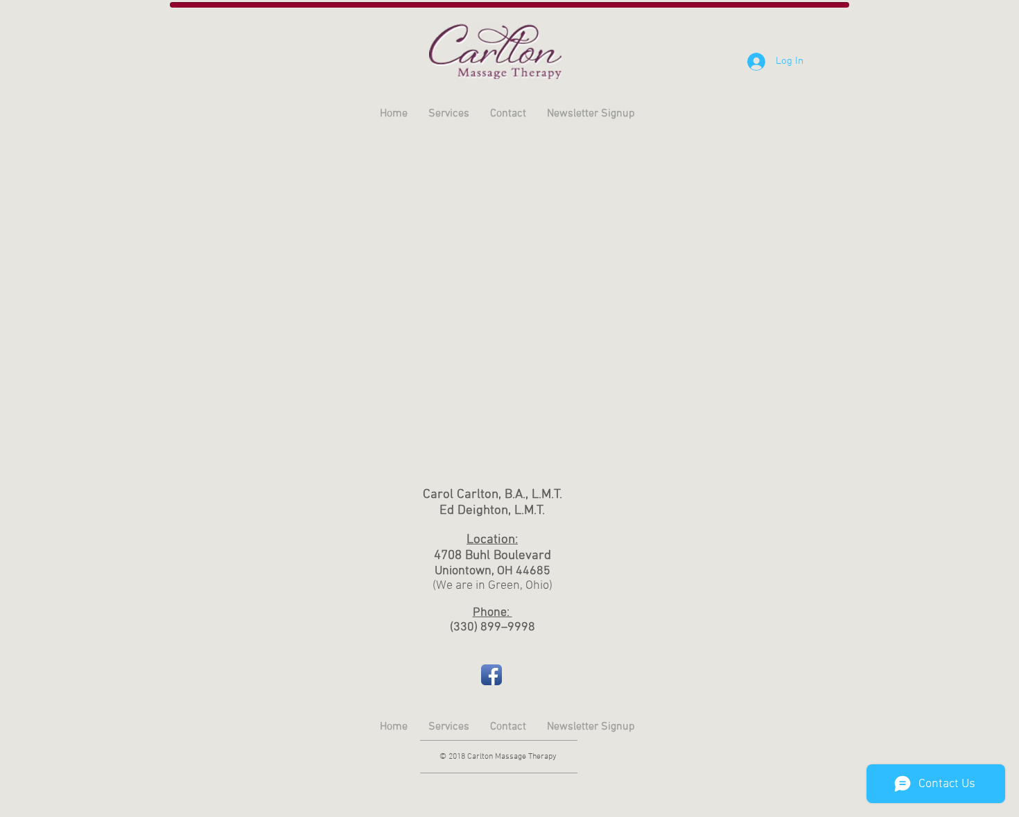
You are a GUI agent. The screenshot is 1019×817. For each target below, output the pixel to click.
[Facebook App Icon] (491, 674)
